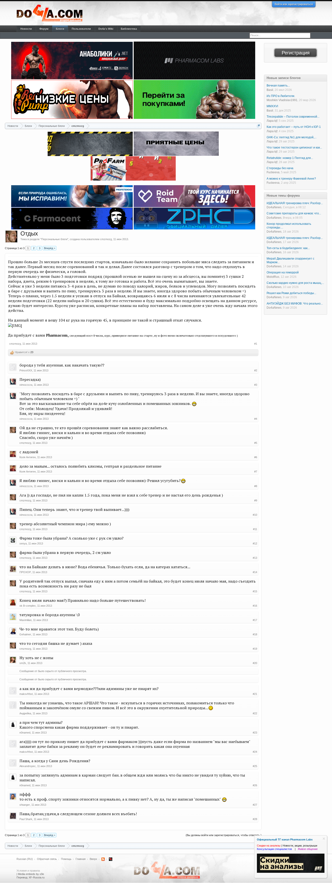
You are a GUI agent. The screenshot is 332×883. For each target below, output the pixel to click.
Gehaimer (25, 634)
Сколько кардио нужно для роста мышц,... (295, 283)
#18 (255, 634)
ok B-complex (27, 605)
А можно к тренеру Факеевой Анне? (291, 178)
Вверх (93, 858)
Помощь (66, 858)
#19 (255, 648)
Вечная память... (278, 85)
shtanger (24, 804)
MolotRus (273, 277)
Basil (270, 90)
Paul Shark (25, 819)
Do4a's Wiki (105, 28)
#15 (255, 591)
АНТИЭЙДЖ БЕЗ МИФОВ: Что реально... (295, 303)
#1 (255, 343)
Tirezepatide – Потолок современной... (293, 116)
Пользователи (81, 28)
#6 (255, 457)
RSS (103, 859)
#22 (255, 713)
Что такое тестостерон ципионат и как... (294, 147)
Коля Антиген (27, 457)
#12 (255, 543)
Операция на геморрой (283, 272)
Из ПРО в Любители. (281, 96)
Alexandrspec (27, 766)
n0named (24, 732)
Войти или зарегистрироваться (294, 4)
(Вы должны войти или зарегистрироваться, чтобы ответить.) (224, 835)
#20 (255, 663)
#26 (255, 785)
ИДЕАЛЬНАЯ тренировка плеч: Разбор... (295, 203)
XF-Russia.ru (36, 877)
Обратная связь (47, 858)
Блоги (60, 28)
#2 (255, 370)
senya (23, 543)
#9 (255, 500)
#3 (255, 384)
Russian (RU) (25, 858)
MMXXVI (272, 106)
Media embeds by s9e (31, 874)
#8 (255, 486)
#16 (255, 605)
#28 (255, 819)
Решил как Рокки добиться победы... (291, 293)
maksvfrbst (26, 693)
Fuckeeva (273, 172)
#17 (255, 620)
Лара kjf (272, 120)
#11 (255, 529)
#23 (255, 732)
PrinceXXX (25, 370)
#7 (255, 471)
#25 (255, 766)
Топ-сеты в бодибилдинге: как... (288, 248)
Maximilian (25, 620)
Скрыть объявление (324, 838)
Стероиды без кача (280, 168)
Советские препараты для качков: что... (294, 213)
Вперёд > (49, 248)
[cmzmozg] (11, 236)
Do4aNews (274, 207)
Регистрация (296, 52)
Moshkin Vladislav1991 (282, 100)
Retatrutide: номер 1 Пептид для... (290, 158)
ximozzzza (25, 384)
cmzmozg (106, 239)
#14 (255, 572)
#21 (255, 693)
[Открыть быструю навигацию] (258, 125)
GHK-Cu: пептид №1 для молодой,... (291, 137)
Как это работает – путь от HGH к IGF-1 (294, 127)
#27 (255, 804)
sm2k (22, 663)
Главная (81, 858)
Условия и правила (28, 870)
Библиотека (129, 28)
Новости (26, 28)
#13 (255, 557)
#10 (255, 514)
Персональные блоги (54, 239)
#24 (255, 751)
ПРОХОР (25, 572)
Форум (43, 28)
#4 (255, 418)
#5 (255, 442)
